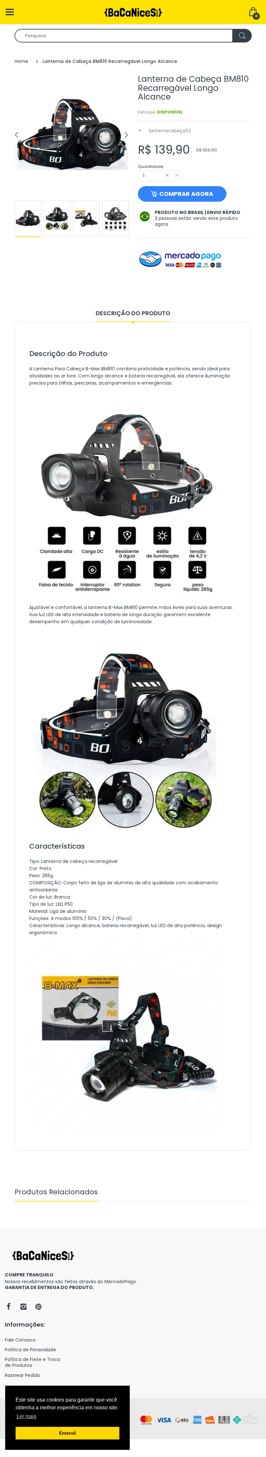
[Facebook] (8, 1306)
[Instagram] (23, 1306)
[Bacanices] (133, 11)
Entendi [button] (67, 1433)
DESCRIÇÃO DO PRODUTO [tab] (133, 313)
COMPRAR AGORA (186, 194)
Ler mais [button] (26, 1416)
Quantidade (150, 166)
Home (21, 61)
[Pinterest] (38, 1306)
